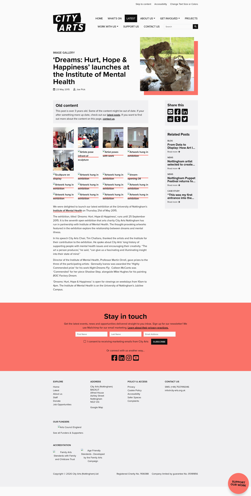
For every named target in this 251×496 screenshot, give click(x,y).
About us (57, 393)
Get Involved (169, 18)
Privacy (131, 386)
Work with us (107, 26)
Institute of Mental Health (67, 210)
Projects (191, 18)
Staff (55, 397)
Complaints (133, 401)
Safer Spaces (134, 397)
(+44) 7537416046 (180, 386)
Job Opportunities (62, 404)
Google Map (96, 407)
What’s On (115, 18)
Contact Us (152, 26)
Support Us (131, 26)
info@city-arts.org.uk (175, 390)
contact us (109, 119)
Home (99, 18)
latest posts (113, 115)
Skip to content (143, 4)
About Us (146, 18)
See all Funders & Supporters (68, 432)
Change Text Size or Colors (184, 4)
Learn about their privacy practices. (148, 327)
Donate (57, 401)
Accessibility (160, 4)
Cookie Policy (135, 390)
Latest (131, 18)
